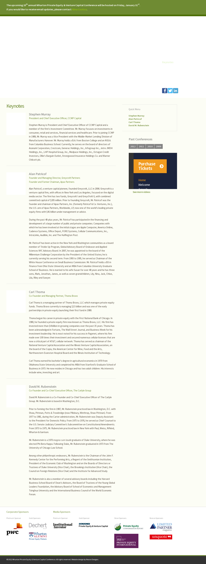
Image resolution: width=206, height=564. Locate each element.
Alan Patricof (135, 118)
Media (165, 74)
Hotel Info (168, 70)
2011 (141, 146)
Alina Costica (79, 9)
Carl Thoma (134, 122)
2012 (133, 146)
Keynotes (167, 62)
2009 (158, 146)
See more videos (141, 192)
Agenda (166, 58)
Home (165, 50)
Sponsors (167, 78)
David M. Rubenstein (139, 125)
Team (165, 82)
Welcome (167, 54)
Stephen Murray (136, 115)
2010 (150, 146)
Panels (166, 66)
